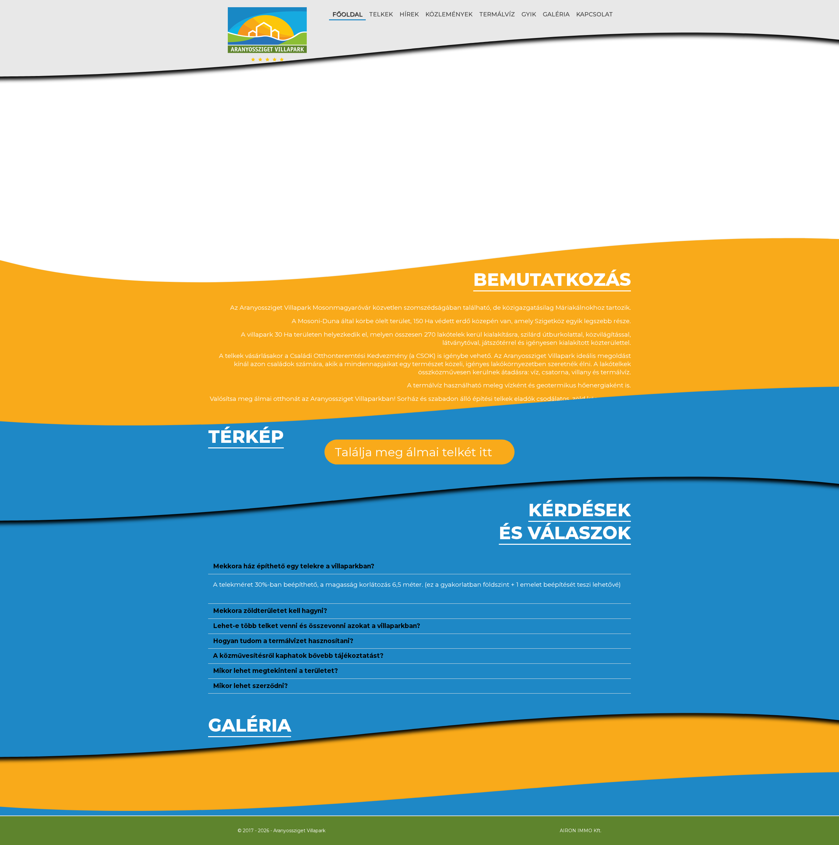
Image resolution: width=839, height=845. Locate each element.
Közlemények (449, 14)
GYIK (528, 14)
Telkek (381, 14)
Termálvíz (497, 14)
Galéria (556, 14)
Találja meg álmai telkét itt (415, 452)
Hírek (409, 14)
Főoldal (347, 14)
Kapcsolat (594, 14)
